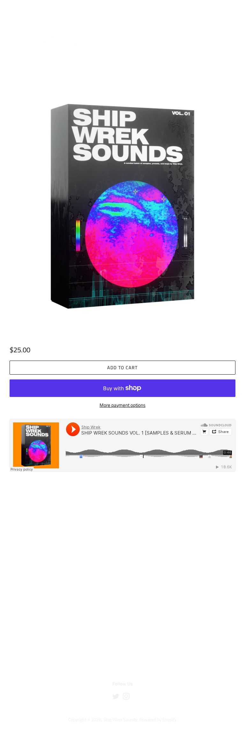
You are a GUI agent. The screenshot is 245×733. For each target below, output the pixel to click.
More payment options (122, 405)
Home (14, 86)
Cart (230, 8)
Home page (38, 86)
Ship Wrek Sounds (120, 719)
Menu (23, 8)
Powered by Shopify (158, 719)
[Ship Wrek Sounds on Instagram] (126, 697)
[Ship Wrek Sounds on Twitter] (115, 697)
